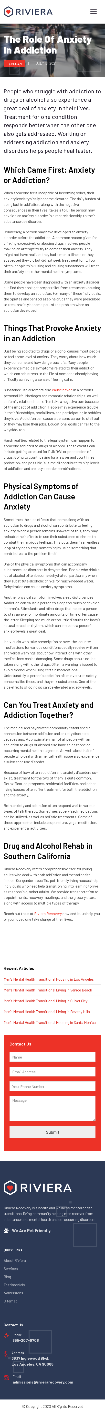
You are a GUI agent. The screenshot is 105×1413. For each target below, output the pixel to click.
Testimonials (14, 1284)
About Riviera (15, 1260)
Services (11, 1268)
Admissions (13, 1292)
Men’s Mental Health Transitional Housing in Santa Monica (50, 1022)
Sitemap (11, 1301)
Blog (7, 1276)
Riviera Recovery (48, 913)
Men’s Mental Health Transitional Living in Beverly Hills (47, 1011)
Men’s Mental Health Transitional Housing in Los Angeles (49, 979)
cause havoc (62, 389)
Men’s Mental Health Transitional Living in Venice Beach (48, 990)
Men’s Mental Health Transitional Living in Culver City (45, 1000)
